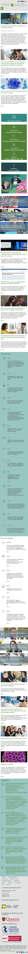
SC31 (8, 611)
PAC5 (8, 586)
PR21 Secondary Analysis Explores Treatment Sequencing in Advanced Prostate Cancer (11, 227)
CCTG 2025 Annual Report (11, 191)
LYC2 (8, 570)
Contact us (10, 882)
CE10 (8, 556)
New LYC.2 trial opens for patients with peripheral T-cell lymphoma (12, 215)
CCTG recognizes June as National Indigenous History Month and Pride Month (14, 646)
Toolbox (3, 882)
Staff (3, 884)
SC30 (8, 597)
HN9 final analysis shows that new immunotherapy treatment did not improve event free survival (14, 254)
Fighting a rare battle (7, 764)
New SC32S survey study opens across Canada (12, 659)
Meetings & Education (6, 880)
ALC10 (9, 542)
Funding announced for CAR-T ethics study (13, 738)
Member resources (14, 878)
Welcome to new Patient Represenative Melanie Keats (13, 634)
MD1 (8, 472)
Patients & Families (12, 877)
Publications (16, 880)
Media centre (18, 882)
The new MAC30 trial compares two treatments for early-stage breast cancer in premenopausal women (13, 710)
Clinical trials (4, 878)
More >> (3, 46)
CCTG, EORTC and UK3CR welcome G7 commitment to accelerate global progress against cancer (13, 202)
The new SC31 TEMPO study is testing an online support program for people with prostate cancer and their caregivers (13, 63)
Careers (8, 884)
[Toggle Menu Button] (2, 8)
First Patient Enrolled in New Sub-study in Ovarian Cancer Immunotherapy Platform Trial (13, 337)
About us (4, 877)
